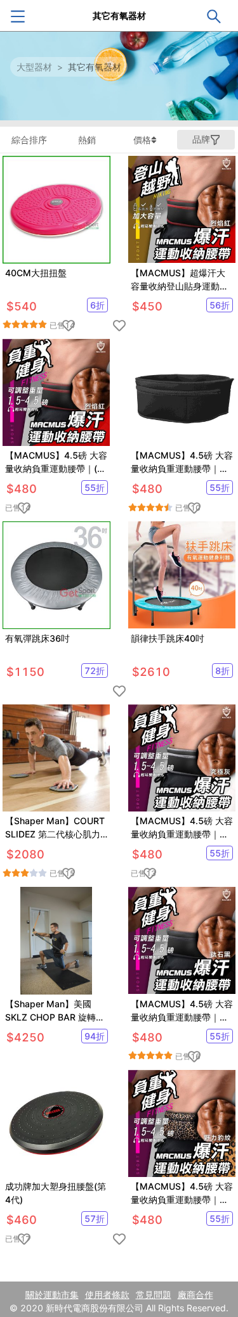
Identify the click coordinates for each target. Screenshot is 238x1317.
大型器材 (34, 66)
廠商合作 (195, 1294)
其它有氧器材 (94, 66)
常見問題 (153, 1294)
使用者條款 (107, 1294)
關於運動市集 (52, 1294)
